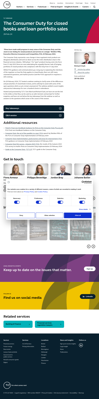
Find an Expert (57, 7)
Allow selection (49, 215)
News (86, 3)
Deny (21, 215)
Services (30, 7)
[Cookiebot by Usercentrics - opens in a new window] (83, 182)
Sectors (19, 7)
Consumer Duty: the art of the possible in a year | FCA (24, 133)
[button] (93, 198)
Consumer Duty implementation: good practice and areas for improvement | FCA (33, 139)
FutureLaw (42, 7)
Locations (60, 3)
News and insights (66, 340)
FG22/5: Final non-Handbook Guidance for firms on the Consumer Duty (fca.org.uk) (34, 128)
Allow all (78, 215)
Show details (83, 209)
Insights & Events (71, 7)
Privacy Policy (29, 192)
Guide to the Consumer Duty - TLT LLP (18, 149)
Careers (85, 7)
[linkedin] (81, 345)
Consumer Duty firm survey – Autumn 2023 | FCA (22, 144)
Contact (93, 3)
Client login (79, 3)
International (69, 3)
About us (52, 3)
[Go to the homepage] (15, 385)
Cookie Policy (43, 192)
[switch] (38, 202)
